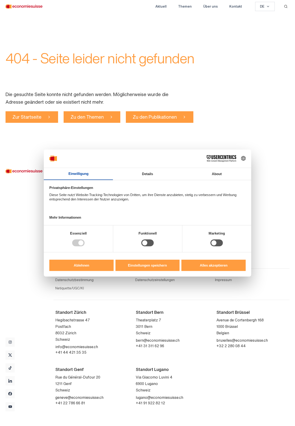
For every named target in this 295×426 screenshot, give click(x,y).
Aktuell (161, 6)
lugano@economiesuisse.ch (159, 397)
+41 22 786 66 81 (70, 403)
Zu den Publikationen (155, 117)
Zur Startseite (26, 117)
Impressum (223, 280)
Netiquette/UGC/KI (69, 288)
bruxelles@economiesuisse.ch (242, 340)
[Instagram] (10, 342)
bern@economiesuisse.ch (158, 340)
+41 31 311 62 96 (150, 346)
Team (221, 188)
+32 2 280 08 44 (231, 346)
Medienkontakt (230, 248)
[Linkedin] (10, 380)
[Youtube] (10, 406)
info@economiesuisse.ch (76, 347)
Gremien (224, 195)
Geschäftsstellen (232, 240)
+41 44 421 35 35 (70, 352)
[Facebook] (10, 393)
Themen (185, 6)
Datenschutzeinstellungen (155, 280)
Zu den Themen (87, 117)
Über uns (210, 6)
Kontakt (235, 6)
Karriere (223, 210)
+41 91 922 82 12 (150, 403)
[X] (10, 355)
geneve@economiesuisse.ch (79, 397)
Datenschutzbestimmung (74, 280)
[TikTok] (10, 368)
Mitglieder (225, 203)
